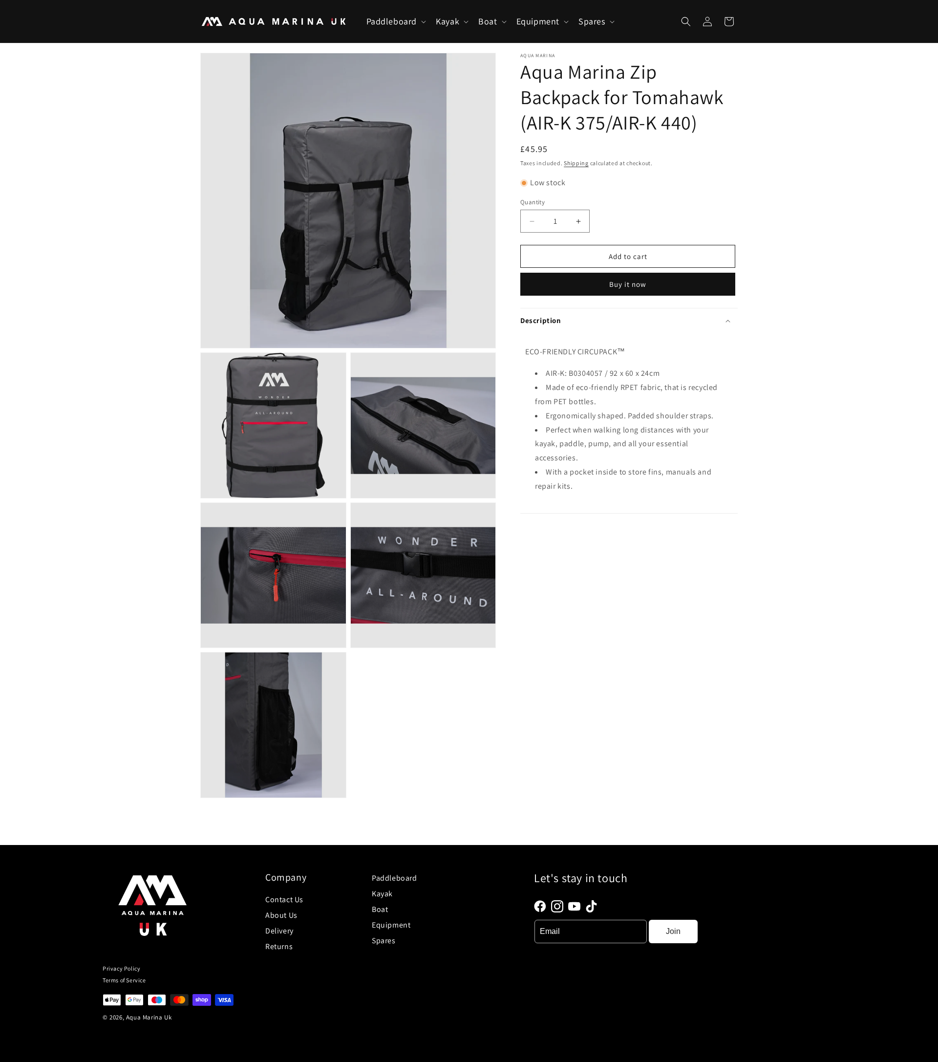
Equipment (391, 925)
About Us (281, 915)
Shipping (576, 163)
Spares (384, 940)
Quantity (532, 202)
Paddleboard (394, 878)
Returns (279, 946)
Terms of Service (124, 980)
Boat (380, 909)
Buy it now (627, 284)
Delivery (279, 931)
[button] (395, 21)
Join (673, 931)
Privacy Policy (121, 968)
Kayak (382, 894)
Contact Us (284, 899)
